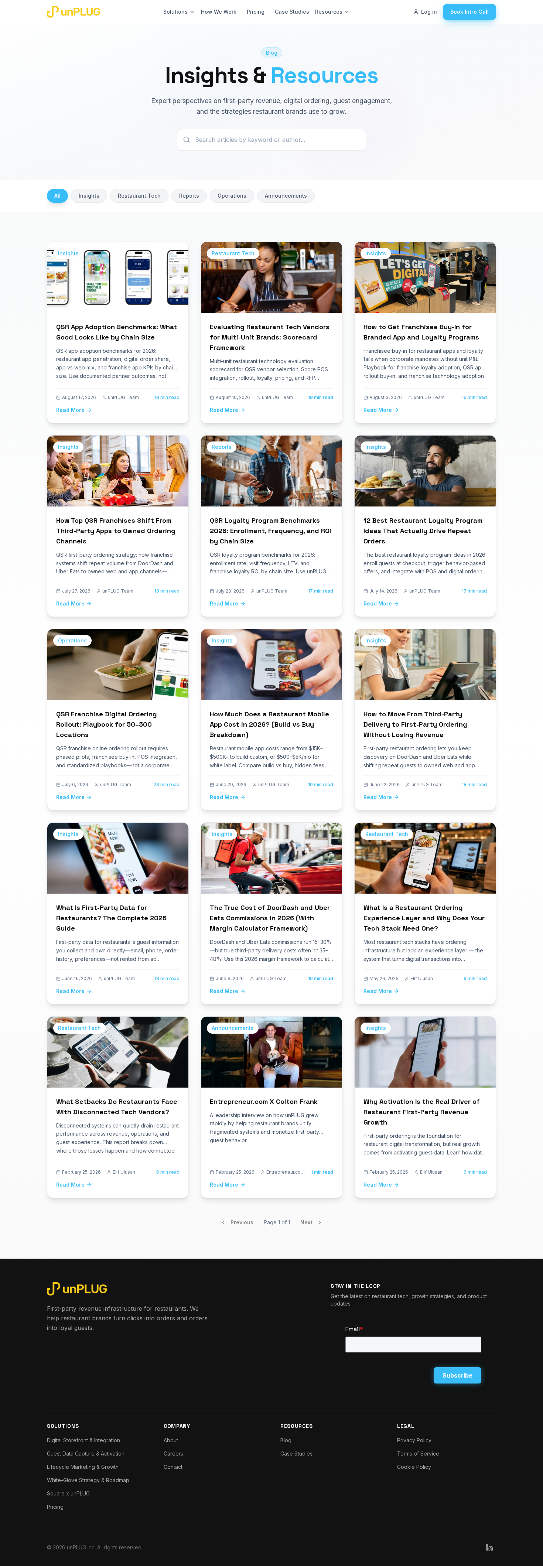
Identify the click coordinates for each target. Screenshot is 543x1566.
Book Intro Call (469, 11)
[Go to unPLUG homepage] (73, 12)
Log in (429, 11)
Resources (328, 11)
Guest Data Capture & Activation (85, 1453)
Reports (189, 195)
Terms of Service (418, 1453)
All (57, 195)
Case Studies (292, 11)
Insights (89, 195)
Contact (173, 1467)
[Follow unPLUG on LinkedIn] (489, 1547)
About (171, 1440)
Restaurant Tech (139, 195)
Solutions (175, 11)
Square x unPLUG (68, 1493)
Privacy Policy (414, 1440)
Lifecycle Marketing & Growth (83, 1467)
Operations (232, 195)
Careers (173, 1453)
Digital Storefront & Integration (83, 1440)
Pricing (255, 11)
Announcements (286, 195)
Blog (285, 1440)
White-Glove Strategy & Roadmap (88, 1480)
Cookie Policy (414, 1467)
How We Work (218, 11)
